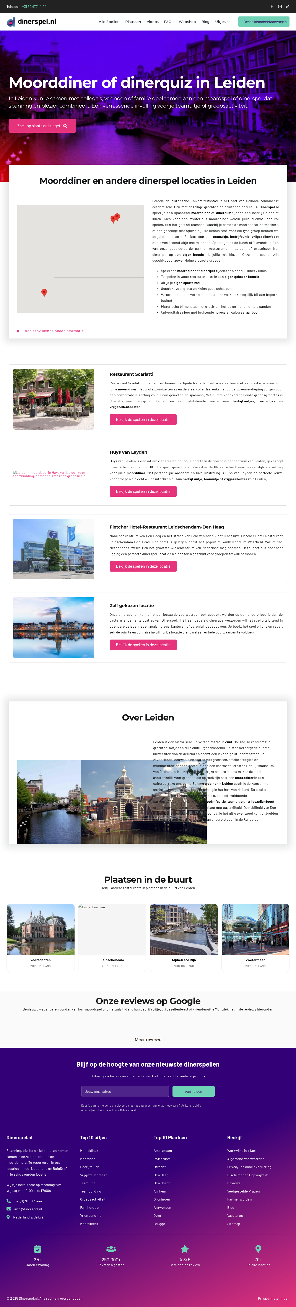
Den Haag (161, 1175)
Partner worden (239, 1199)
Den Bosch (162, 1183)
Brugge (159, 1224)
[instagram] (280, 6)
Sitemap (233, 1224)
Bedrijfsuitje (90, 1167)
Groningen (162, 1199)
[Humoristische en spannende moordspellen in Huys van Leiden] (53, 472)
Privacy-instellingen (273, 1298)
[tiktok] (287, 6)
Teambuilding (90, 1191)
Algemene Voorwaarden (246, 1159)
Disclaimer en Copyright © (247, 1175)
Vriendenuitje (91, 1215)
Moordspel (88, 1159)
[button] (113, 220)
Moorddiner (89, 1150)
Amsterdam (163, 1150)
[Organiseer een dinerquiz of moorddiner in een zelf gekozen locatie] (53, 599)
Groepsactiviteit (93, 1199)
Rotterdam (162, 1159)
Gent (157, 1215)
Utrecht (160, 1167)
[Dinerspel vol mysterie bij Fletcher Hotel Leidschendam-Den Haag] (53, 520)
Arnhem (160, 1191)
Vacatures (235, 1215)
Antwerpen (162, 1207)
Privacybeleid (128, 1110)
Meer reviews (148, 1039)
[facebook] (272, 6)
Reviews (234, 1183)
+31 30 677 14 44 (34, 6)
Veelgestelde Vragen (243, 1191)
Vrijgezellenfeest (93, 1175)
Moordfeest (89, 1224)
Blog (230, 1207)
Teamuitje (88, 1183)
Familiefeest (90, 1207)
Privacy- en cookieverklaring (249, 1167)
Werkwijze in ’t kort (242, 1150)
